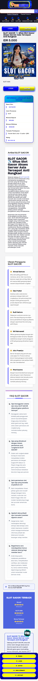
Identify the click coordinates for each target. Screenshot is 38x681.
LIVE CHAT (20, 676)
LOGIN (10, 28)
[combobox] (17, 11)
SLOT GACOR (24, 177)
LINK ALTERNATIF (20, 670)
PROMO (20, 655)
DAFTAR (28, 28)
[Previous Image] (3, 60)
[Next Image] (34, 60)
